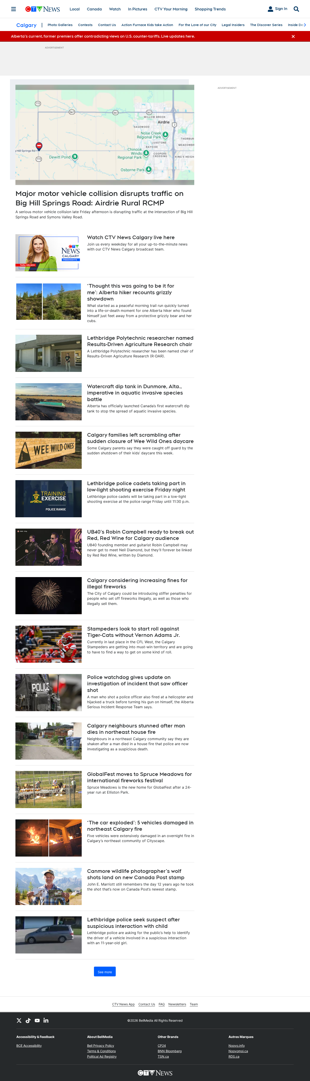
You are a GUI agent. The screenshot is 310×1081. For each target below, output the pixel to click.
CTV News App (123, 1004)
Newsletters (177, 1004)
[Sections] (13, 9)
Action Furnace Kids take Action (147, 25)
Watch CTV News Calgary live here (131, 237)
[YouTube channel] (37, 1020)
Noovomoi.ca (238, 1051)
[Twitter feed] (19, 1020)
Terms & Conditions (101, 1051)
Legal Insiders (233, 25)
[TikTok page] (28, 1020)
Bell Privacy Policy (100, 1045)
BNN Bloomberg (170, 1051)
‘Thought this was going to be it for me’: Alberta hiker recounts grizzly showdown (130, 292)
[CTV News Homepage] (42, 9)
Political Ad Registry (102, 1056)
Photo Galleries (60, 25)
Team (194, 1004)
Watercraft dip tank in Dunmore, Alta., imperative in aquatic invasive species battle (135, 392)
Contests (85, 25)
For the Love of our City (197, 25)
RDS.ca (234, 1056)
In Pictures (137, 9)
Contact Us (107, 25)
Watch (115, 9)
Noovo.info (237, 1045)
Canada (94, 9)
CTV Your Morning (171, 9)
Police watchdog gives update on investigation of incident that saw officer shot (137, 683)
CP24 (162, 1045)
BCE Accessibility (29, 1045)
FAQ (162, 1004)
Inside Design (299, 25)
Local (75, 9)
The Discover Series (266, 25)
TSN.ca (163, 1056)
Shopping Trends (210, 9)
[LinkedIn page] (46, 1020)
